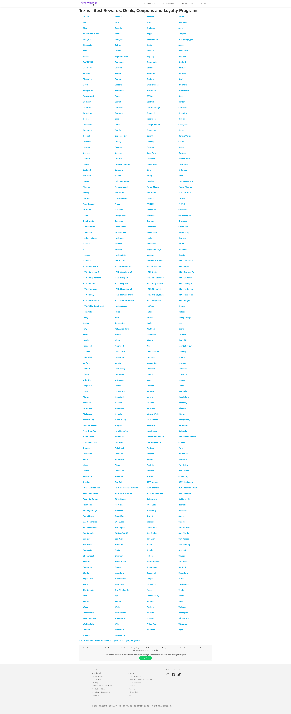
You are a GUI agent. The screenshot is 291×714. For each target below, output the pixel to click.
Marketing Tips (187, 3)
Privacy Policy (134, 692)
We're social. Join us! (175, 670)
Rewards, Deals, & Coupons (140, 679)
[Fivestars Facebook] (174, 674)
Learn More (145, 658)
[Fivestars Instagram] (168, 674)
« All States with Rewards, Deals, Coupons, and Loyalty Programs (109, 640)
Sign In (203, 3)
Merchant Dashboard (101, 692)
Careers (131, 689)
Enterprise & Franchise (102, 686)
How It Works (97, 676)
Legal (130, 695)
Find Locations (149, 3)
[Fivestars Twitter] (179, 674)
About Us (132, 686)
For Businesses (168, 3)
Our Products (98, 679)
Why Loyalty (97, 673)
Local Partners (134, 682)
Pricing (95, 682)
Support (95, 695)
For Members (134, 670)
